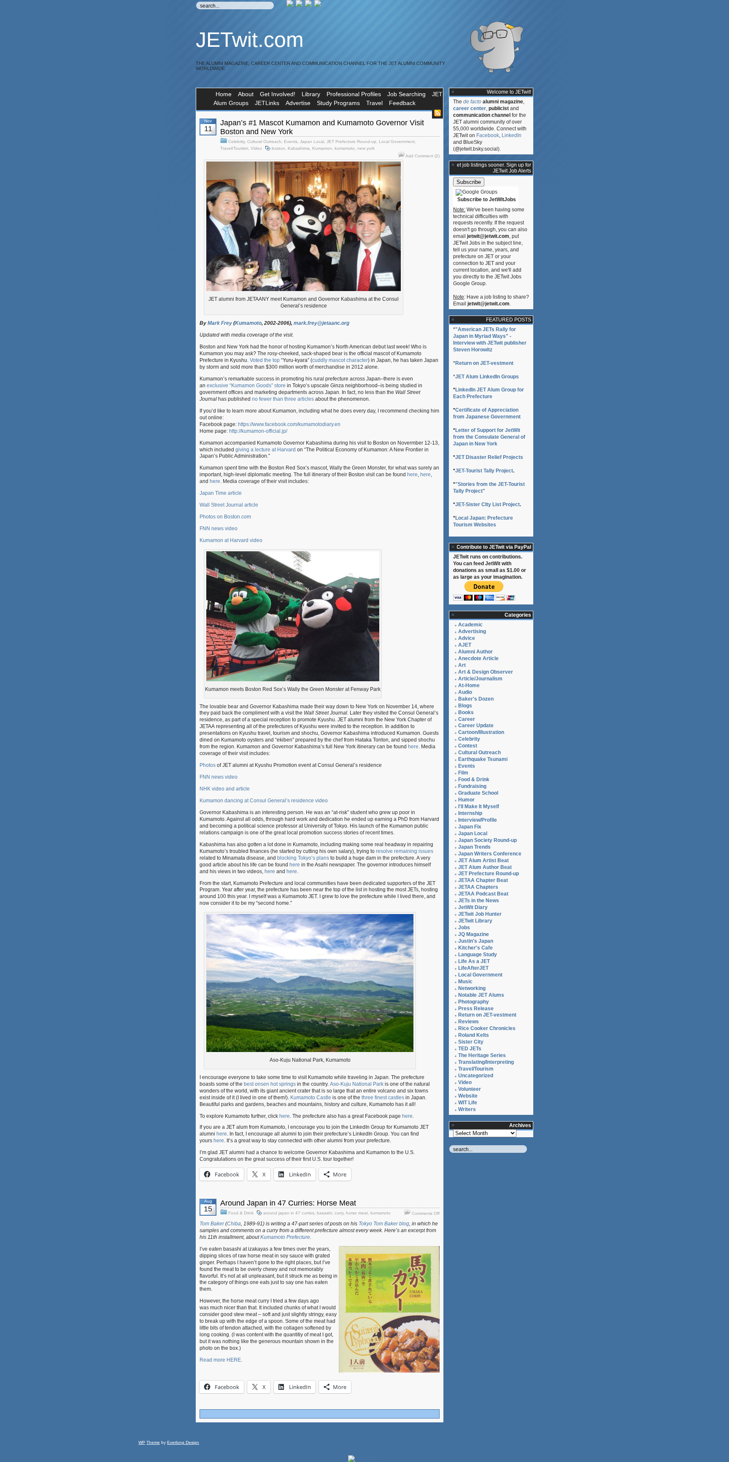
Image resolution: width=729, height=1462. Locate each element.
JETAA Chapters (478, 887)
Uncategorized (475, 1076)
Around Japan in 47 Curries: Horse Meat (288, 1203)
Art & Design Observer (485, 672)
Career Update (476, 725)
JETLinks (267, 103)
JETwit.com (250, 39)
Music (465, 982)
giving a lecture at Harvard (265, 450)
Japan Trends (474, 847)
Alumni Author (475, 652)
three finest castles (383, 1098)
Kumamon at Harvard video (231, 540)
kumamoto (345, 148)
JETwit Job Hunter (480, 914)
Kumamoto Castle (310, 1098)
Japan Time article (221, 493)
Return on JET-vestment (484, 363)
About (246, 94)
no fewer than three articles (283, 399)
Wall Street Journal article (229, 505)
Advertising (472, 631)
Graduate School (478, 793)
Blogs (465, 706)
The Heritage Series (482, 1055)
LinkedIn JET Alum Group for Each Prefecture (488, 393)
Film (463, 773)
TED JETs (469, 1049)
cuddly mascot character (340, 360)
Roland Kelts (473, 1035)
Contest (467, 746)
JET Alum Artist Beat (483, 860)
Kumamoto (248, 323)
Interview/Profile (477, 820)
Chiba (234, 1224)
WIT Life (467, 1103)
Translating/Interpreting (486, 1062)
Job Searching (406, 94)
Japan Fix (469, 827)
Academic (470, 625)
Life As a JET (474, 961)
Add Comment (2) (422, 156)
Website (468, 1096)
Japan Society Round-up (487, 840)
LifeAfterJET (473, 968)
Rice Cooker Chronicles (487, 1028)
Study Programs (338, 103)
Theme (153, 1442)
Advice (466, 638)
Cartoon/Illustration (481, 732)
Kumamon (322, 148)
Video (256, 148)
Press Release (476, 1009)
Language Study (477, 955)
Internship (470, 813)
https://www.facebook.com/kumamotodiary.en (289, 424)
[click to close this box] (453, 92)
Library (311, 94)
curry (339, 1213)
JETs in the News (478, 901)
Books (466, 712)
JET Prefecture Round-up (351, 141)
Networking (472, 988)
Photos (208, 765)
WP (141, 1442)
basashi (324, 1213)
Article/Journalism (480, 679)
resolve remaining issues (404, 851)
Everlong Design (183, 1442)
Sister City (470, 1042)
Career (466, 719)
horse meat (357, 1213)
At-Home (469, 685)
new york (366, 148)
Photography (473, 1002)
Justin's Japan (475, 941)
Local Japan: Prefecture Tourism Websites (483, 521)
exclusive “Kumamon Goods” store (246, 385)
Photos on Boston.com (225, 517)
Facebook (487, 135)
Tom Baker (212, 1224)
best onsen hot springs (270, 1084)
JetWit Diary (473, 907)
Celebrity (236, 141)
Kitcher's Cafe (475, 948)
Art (462, 665)
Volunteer (469, 1089)
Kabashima (299, 148)
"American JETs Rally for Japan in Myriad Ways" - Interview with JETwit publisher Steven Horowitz (489, 339)
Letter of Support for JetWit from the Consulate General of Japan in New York (489, 437)
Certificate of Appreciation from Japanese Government (487, 413)
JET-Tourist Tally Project (484, 471)
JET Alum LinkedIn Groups (487, 377)
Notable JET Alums (481, 995)
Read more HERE (220, 1360)
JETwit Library (475, 921)
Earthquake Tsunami (483, 759)
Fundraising (472, 786)
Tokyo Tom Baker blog (384, 1224)
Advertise (298, 103)
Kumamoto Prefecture (285, 1237)
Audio (465, 692)
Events (290, 141)
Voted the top (265, 360)
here (412, 474)
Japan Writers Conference (489, 854)
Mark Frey (220, 323)
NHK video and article (225, 789)
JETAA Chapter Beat (483, 880)
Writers (467, 1109)
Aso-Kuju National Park (356, 1084)
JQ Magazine (473, 934)
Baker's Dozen (476, 699)
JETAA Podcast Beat (483, 894)
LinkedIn (511, 135)
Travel (374, 103)
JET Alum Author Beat (485, 867)
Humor (466, 800)
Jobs (464, 928)
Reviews (468, 1022)
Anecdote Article (478, 658)
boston (278, 148)
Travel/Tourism (234, 148)
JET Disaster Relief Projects (489, 457)
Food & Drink (241, 1213)
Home (224, 94)
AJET (464, 645)
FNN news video (219, 528)
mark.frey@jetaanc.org (321, 323)
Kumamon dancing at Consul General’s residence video (264, 801)
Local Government (397, 141)
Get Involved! (277, 94)
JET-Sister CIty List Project (487, 504)
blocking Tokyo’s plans (303, 858)
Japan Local (312, 141)
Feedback (402, 103)
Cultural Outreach (264, 141)
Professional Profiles (354, 94)
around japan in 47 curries (288, 1213)
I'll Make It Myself (478, 806)
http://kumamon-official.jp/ (258, 431)
